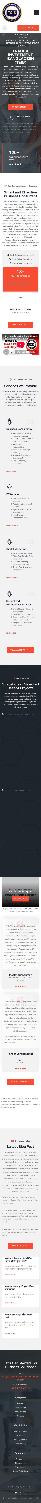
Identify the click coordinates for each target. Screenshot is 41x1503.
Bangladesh (27, 66)
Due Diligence (29, 617)
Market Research (21, 620)
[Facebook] (16, 1493)
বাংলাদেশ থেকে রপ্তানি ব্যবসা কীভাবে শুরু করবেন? (20, 1288)
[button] (4, 28)
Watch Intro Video (25, 117)
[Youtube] (20, 1493)
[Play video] (11, 117)
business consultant (13, 72)
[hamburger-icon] (36, 12)
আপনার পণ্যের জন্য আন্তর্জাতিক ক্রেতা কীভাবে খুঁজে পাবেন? (18, 1260)
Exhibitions (17, 463)
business (22, 37)
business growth (15, 911)
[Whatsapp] (25, 1493)
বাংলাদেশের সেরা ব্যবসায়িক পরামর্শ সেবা (18, 1316)
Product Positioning (21, 450)
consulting (25, 123)
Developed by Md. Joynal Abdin (20, 1487)
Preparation (17, 625)
